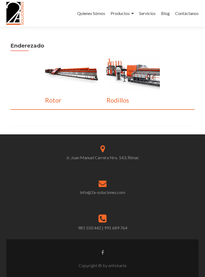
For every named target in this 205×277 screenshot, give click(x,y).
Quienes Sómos (91, 13)
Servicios (147, 13)
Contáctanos (187, 13)
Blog (165, 13)
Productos (120, 13)
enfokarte (117, 265)
